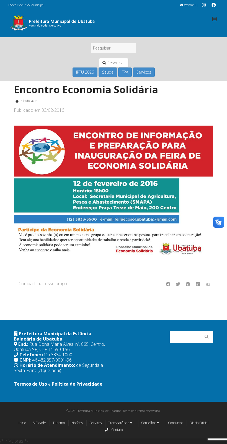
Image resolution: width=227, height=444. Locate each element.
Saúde (108, 72)
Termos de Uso (30, 384)
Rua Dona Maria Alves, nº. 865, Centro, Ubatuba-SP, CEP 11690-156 (59, 346)
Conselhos (149, 422)
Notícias (28, 100)
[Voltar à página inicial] (17, 100)
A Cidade (39, 422)
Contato (116, 429)
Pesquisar (115, 62)
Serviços (143, 72)
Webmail (189, 5)
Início (22, 422)
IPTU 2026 (85, 72)
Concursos (175, 422)
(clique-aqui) (49, 370)
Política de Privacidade (77, 384)
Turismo (59, 422)
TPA (125, 72)
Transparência (119, 422)
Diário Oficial (199, 422)
